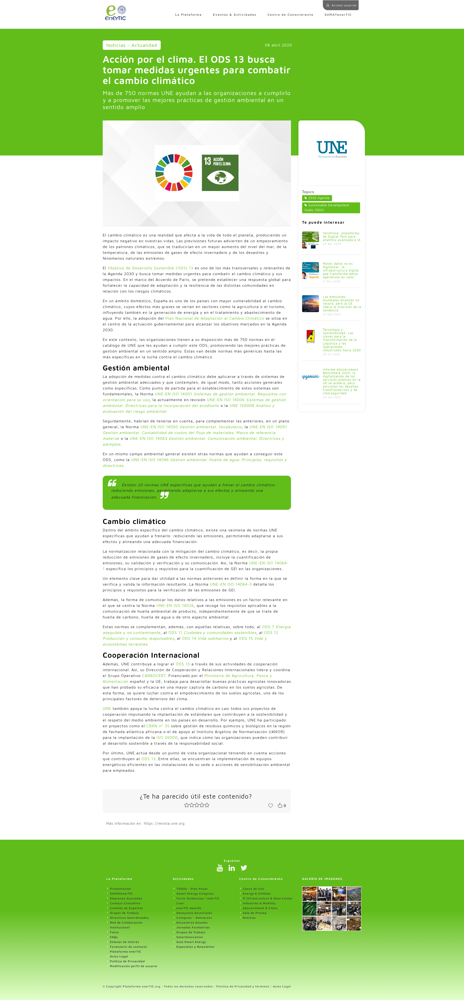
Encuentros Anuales (192, 922)
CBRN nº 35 (157, 726)
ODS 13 (183, 664)
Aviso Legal (119, 956)
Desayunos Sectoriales (194, 913)
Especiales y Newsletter (195, 947)
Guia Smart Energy (191, 942)
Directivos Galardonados (129, 917)
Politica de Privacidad (127, 961)
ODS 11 (212, 632)
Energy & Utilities (257, 893)
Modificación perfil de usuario (133, 966)
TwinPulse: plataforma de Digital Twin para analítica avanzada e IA (342, 236)
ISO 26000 (167, 737)
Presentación (120, 888)
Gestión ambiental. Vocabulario (211, 427)
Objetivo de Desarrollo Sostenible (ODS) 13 (150, 268)
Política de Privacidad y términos (242, 986)
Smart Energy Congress (195, 893)
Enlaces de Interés (124, 942)
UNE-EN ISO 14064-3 (231, 584)
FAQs (114, 937)
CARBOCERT (154, 675)
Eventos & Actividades (234, 14)
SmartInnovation (189, 937)
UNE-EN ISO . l (195, 433)
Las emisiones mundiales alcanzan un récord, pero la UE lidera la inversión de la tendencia (342, 303)
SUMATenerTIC (338, 14)
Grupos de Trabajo (124, 913)
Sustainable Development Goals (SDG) (326, 207)
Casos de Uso (253, 888)
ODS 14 (205, 638)
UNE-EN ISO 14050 (160, 427)
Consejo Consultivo (125, 903)
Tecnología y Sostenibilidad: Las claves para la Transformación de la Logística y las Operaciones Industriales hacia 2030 (342, 340)
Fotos (114, 932)
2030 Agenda (319, 198)
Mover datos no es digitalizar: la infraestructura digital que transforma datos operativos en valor (341, 270)
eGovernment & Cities (260, 908)
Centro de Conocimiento (290, 14)
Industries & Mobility (259, 903)
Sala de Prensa (255, 913)
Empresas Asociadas (126, 898)
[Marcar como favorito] (270, 805)
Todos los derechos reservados (188, 986)
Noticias (249, 917)
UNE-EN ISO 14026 (175, 605)
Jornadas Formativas (193, 927)
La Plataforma (188, 14)
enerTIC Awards (188, 908)
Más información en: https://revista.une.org (145, 823)
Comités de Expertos (126, 908)
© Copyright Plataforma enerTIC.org (131, 986)
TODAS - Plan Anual (192, 888)
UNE (107, 708)
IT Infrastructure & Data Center (268, 898)
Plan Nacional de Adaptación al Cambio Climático (214, 318)
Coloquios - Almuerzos (194, 917)
